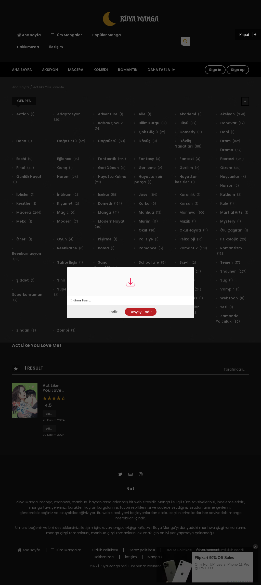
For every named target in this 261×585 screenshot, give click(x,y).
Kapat (244, 34)
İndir (113, 311)
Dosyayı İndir (140, 311)
